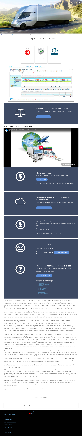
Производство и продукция (43, 284)
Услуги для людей (41, 292)
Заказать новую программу (44, 275)
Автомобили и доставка (43, 290)
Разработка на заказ (8, 429)
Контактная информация (61, 252)
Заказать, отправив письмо (44, 252)
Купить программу (8, 427)
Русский (32, 413)
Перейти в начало (8, 432)
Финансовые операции (42, 285)
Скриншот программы (9, 411)
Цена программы (42, 179)
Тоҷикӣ (32, 411)
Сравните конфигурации (43, 116)
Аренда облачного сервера (10, 422)
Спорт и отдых (41, 289)
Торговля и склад (41, 283)
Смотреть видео (7, 417)
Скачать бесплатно (42, 229)
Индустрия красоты (42, 288)
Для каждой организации (43, 293)
